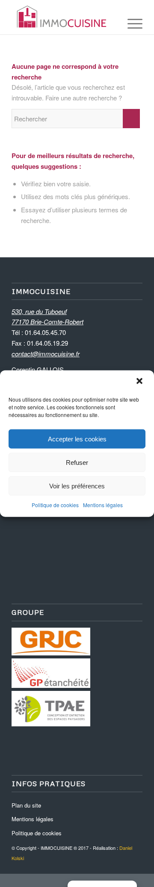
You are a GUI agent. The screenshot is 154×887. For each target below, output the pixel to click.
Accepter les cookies (77, 438)
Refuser (77, 462)
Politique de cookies (55, 504)
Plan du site (26, 805)
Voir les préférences (77, 485)
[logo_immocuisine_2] (64, 17)
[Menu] (130, 17)
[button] (140, 382)
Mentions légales (103, 504)
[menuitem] (130, 17)
